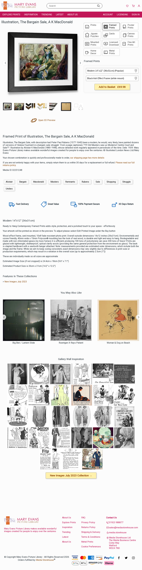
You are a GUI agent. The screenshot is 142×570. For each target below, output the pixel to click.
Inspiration (31, 14)
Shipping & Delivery (90, 532)
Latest (60, 14)
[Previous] (4, 63)
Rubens (85, 181)
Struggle (126, 181)
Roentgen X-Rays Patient (71, 342)
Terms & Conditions (90, 537)
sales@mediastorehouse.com (123, 527)
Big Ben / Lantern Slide (23, 342)
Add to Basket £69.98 (112, 87)
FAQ (83, 517)
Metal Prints (87, 541)
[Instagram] (133, 559)
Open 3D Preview (46, 120)
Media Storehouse (45, 560)
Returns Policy (88, 527)
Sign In (136, 14)
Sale (98, 181)
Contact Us (111, 517)
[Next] (80, 63)
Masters (54, 181)
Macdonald (38, 181)
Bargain (22, 181)
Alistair (9, 181)
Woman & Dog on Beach (118, 342)
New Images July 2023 (15, 281)
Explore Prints (11, 14)
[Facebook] (119, 559)
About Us (72, 14)
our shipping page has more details (87, 157)
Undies (9, 188)
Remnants (70, 181)
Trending (46, 14)
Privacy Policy (88, 522)
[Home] (18, 9)
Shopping (111, 181)
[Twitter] (126, 559)
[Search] (98, 5)
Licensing (122, 14)
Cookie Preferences (91, 546)
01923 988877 (116, 522)
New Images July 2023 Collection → (71, 475)
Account (108, 14)
